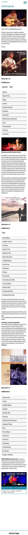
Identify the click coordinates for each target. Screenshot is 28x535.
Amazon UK (4, 87)
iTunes (11, 87)
